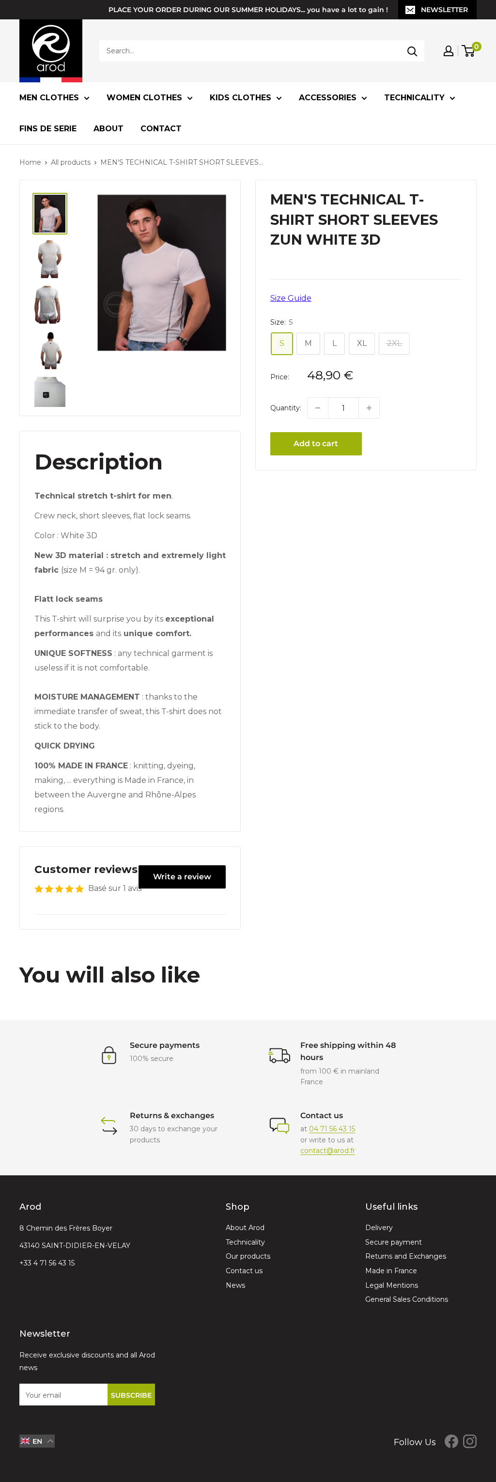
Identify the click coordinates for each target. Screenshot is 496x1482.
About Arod (245, 1227)
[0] (469, 51)
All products (71, 162)
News (235, 1285)
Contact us (244, 1270)
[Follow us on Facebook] (451, 1441)
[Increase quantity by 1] (369, 408)
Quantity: (285, 408)
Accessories (327, 97)
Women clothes (144, 97)
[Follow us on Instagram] (470, 1441)
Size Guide (290, 298)
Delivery (379, 1227)
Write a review (182, 876)
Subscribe (131, 1395)
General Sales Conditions (406, 1299)
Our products (248, 1256)
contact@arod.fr (327, 1150)
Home (30, 162)
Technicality (414, 97)
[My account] (448, 51)
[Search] (412, 51)
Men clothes (49, 97)
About (108, 128)
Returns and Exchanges (405, 1256)
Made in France (391, 1270)
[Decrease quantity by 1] (318, 408)
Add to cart (316, 443)
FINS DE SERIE (48, 128)
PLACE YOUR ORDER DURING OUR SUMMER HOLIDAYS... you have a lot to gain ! (248, 9)
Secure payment (393, 1242)
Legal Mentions (391, 1285)
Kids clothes (240, 97)
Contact (161, 128)
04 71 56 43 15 (332, 1128)
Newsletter (444, 9)
